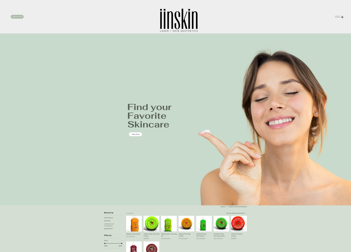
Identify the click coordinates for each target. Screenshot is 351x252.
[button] (342, 16)
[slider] (105, 243)
